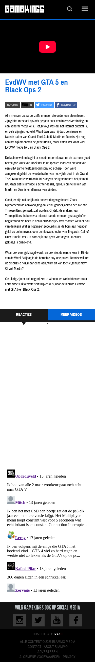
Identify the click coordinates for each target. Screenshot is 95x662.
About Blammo (56, 647)
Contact (34, 647)
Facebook (75, 620)
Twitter (38, 620)
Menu (84, 9)
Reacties (24, 314)
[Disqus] (47, 397)
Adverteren (47, 652)
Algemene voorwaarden (40, 657)
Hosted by (41, 634)
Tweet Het (46, 105)
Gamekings (24, 9)
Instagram (19, 620)
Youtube (57, 620)
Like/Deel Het (68, 105)
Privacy (69, 657)
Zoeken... (69, 9)
